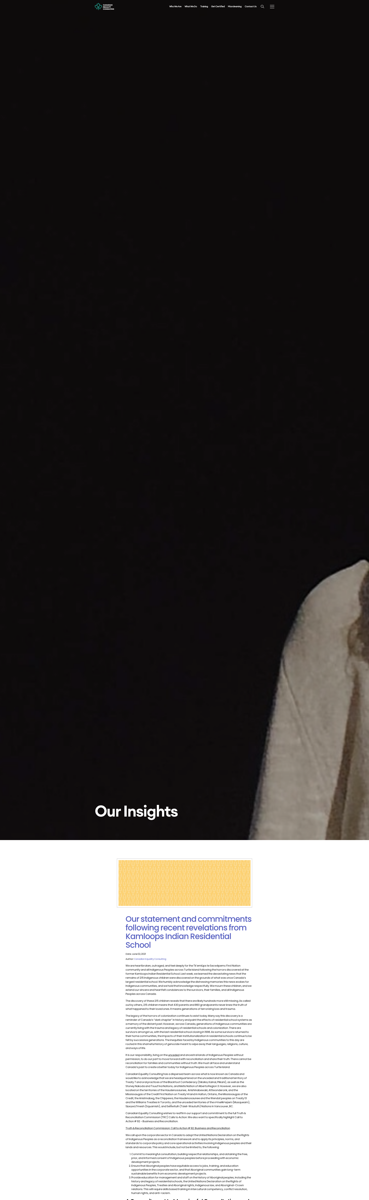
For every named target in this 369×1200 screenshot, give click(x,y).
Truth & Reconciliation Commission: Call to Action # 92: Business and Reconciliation (178, 1128)
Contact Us (251, 6)
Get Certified (218, 6)
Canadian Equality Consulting (150, 959)
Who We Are (175, 6)
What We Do (191, 6)
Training (204, 6)
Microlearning (235, 6)
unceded (173, 1055)
